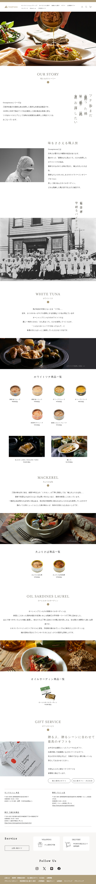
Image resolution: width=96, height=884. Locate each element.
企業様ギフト (71, 5)
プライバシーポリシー (11, 881)
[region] (48, 39)
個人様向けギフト (59, 781)
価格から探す (56, 5)
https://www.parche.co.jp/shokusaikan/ (63, 805)
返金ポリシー (51, 881)
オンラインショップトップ (29, 5)
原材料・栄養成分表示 (18, 878)
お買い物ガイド (17, 848)
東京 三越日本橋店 (11, 812)
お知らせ (7, 878)
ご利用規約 (41, 881)
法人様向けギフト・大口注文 (35, 878)
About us (33, 8)
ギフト (63, 5)
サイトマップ (68, 881)
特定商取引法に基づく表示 (28, 881)
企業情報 (49, 878)
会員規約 (59, 881)
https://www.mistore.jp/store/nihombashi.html (18, 823)
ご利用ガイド (42, 8)
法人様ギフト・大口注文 (83, 781)
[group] (48, 39)
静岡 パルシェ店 (58, 792)
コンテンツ (24, 8)
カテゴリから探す (44, 5)
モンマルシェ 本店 (11, 792)
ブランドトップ (79, 881)
